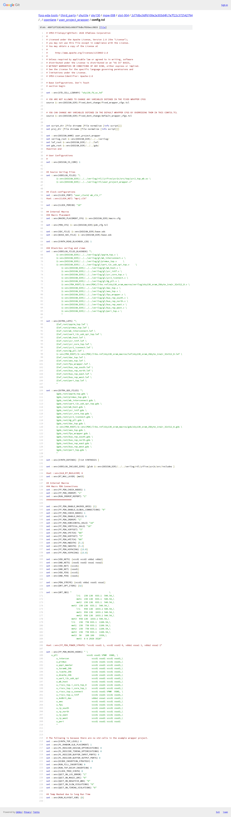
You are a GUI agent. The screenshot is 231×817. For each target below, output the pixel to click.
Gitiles (19, 812)
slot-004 (123, 15)
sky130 (95, 15)
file (102, 27)
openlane (50, 20)
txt (218, 812)
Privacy (27, 812)
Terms (36, 812)
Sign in (224, 4)
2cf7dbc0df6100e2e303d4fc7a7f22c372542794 (161, 15)
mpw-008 (109, 15)
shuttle (83, 15)
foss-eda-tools (48, 15)
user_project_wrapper (74, 20)
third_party (68, 15)
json (225, 812)
